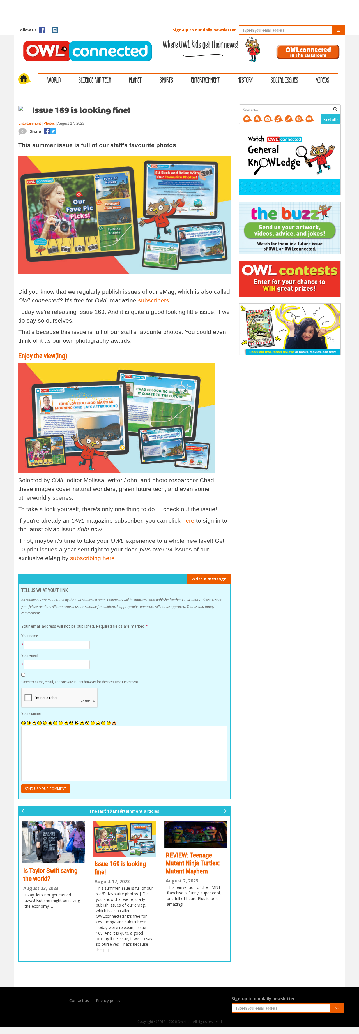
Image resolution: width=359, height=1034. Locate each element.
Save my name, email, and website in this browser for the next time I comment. (80, 682)
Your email (29, 655)
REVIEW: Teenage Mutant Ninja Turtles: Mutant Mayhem (193, 863)
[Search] (335, 109)
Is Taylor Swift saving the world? (50, 874)
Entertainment (205, 81)
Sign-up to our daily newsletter (204, 30)
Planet (135, 81)
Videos (322, 81)
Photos (49, 123)
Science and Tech (95, 81)
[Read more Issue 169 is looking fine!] (124, 838)
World (54, 81)
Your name (29, 635)
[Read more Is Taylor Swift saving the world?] (53, 842)
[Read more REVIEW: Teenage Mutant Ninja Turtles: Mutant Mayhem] (195, 834)
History (245, 81)
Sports (166, 81)
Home (28, 79)
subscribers (153, 300)
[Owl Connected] (84, 43)
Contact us (79, 1000)
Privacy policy (108, 1000)
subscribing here (92, 558)
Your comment (32, 713)
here (187, 520)
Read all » (330, 119)
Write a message (209, 578)
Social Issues (284, 81)
